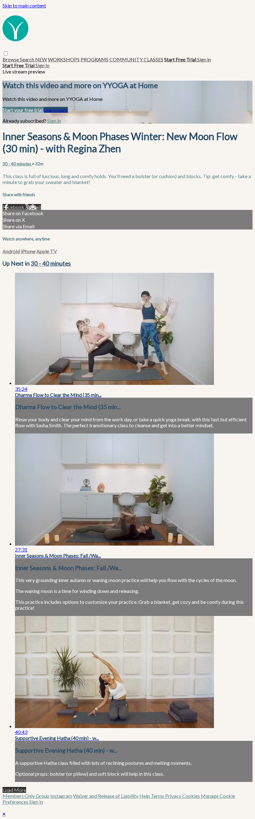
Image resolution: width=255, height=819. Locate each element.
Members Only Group (25, 796)
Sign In (42, 65)
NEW (41, 59)
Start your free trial (23, 110)
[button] (6, 53)
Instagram (61, 796)
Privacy (173, 796)
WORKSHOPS (64, 59)
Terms (158, 796)
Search (27, 59)
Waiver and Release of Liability (105, 796)
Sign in (204, 59)
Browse (11, 59)
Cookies (191, 796)
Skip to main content (24, 5)
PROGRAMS (95, 59)
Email (35, 207)
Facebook (13, 207)
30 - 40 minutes (17, 163)
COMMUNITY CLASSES (136, 59)
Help (145, 796)
